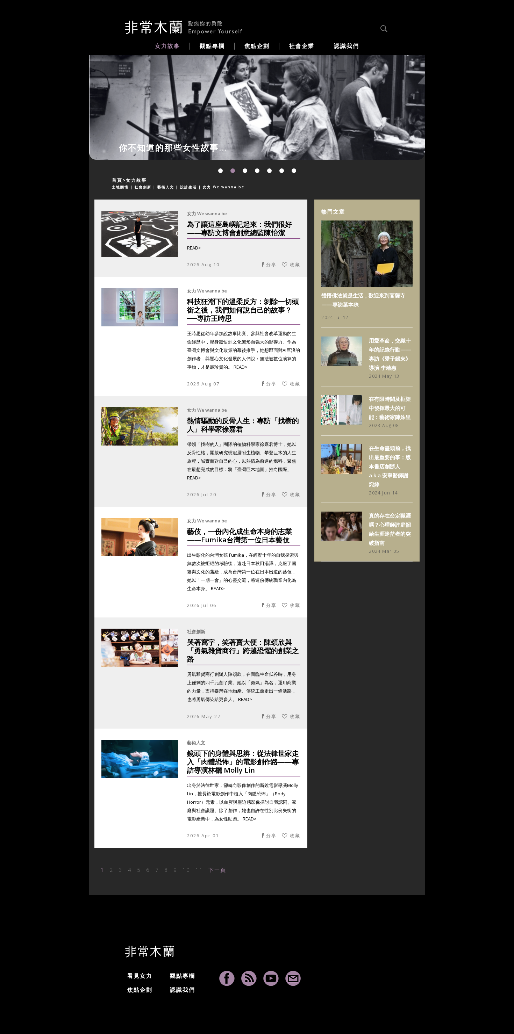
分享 (271, 265)
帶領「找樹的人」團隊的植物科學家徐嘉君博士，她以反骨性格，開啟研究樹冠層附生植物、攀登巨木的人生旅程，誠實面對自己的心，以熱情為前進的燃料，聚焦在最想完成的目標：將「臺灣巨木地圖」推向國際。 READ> (241, 461)
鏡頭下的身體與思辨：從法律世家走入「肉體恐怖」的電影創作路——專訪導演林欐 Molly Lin (243, 762)
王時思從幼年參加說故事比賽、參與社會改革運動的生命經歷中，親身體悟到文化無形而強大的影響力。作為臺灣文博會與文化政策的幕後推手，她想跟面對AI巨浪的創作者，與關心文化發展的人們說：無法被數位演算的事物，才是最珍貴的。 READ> (243, 350)
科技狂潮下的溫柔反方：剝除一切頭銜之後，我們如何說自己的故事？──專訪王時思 (243, 310)
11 (199, 869)
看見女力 (139, 975)
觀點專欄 (182, 975)
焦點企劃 (139, 989)
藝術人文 (196, 743)
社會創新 (196, 632)
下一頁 (217, 869)
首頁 (117, 180)
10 (186, 869)
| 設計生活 (186, 187)
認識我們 (182, 989)
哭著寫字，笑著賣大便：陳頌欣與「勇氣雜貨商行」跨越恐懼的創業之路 (243, 651)
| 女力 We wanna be (221, 187)
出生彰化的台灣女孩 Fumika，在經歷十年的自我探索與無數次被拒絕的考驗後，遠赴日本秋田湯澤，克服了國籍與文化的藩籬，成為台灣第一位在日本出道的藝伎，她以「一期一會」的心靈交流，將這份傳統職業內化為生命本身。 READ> (243, 572)
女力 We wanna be (207, 214)
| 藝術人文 (163, 187)
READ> (194, 248)
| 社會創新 (140, 187)
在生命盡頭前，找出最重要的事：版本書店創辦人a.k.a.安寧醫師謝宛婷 (390, 466)
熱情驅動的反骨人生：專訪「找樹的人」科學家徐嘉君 (243, 425)
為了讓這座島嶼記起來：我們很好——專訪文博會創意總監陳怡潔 (239, 228)
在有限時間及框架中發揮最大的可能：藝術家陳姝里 (390, 407)
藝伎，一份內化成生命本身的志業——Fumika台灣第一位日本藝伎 (239, 535)
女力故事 (136, 180)
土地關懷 (120, 187)
